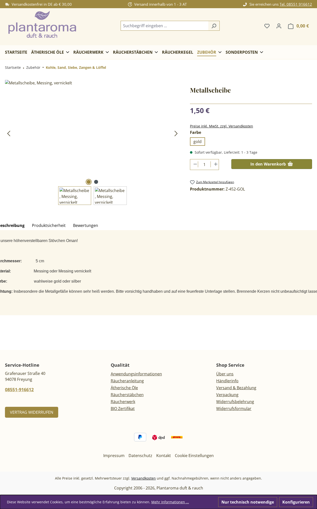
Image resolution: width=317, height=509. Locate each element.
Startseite (13, 67)
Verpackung (227, 394)
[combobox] (164, 26)
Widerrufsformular (233, 408)
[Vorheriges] (8, 133)
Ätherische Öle (124, 387)
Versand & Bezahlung (236, 387)
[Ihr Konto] (279, 26)
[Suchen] (214, 26)
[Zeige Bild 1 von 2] (89, 182)
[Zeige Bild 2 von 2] (96, 182)
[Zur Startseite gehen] (42, 25)
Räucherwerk (123, 401)
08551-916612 (19, 389)
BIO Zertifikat (123, 408)
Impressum (114, 455)
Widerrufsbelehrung (235, 401)
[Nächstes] (176, 133)
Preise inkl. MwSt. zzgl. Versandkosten (221, 126)
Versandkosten (143, 478)
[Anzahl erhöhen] (215, 164)
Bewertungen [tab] (85, 225)
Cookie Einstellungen (194, 455)
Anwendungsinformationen (136, 374)
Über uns (225, 374)
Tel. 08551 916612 (296, 4)
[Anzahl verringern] (194, 164)
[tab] (48, 225)
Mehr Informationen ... (170, 502)
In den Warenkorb (268, 164)
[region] (92, 142)
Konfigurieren (296, 502)
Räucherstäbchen (127, 394)
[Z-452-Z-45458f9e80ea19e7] (92, 133)
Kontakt (163, 455)
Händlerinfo (227, 381)
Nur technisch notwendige (247, 502)
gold (197, 141)
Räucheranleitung (127, 381)
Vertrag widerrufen (31, 412)
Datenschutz (140, 455)
